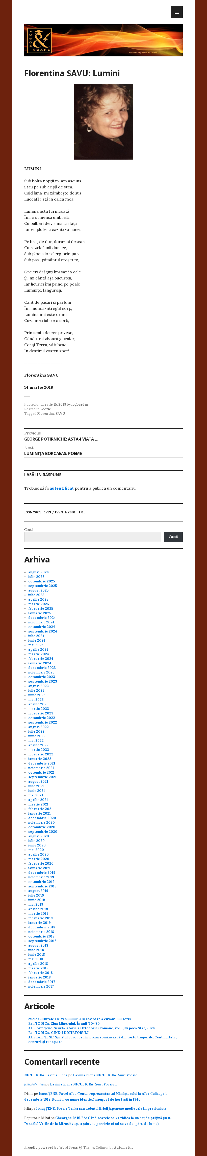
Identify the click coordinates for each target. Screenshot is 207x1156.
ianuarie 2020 (39, 868)
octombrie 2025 (41, 581)
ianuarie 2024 (39, 663)
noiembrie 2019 (41, 877)
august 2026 (38, 572)
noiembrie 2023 (41, 672)
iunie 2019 (36, 900)
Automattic (124, 1147)
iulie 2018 (36, 950)
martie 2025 (38, 604)
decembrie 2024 (42, 618)
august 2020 (38, 836)
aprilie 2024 (38, 649)
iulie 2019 (36, 895)
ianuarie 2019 (39, 923)
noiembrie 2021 (41, 768)
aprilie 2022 (38, 745)
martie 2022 (38, 750)
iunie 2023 (36, 695)
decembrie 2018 (41, 927)
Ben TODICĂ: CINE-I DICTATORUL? (58, 1033)
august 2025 (38, 590)
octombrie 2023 (41, 677)
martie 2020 (38, 859)
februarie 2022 (40, 754)
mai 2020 (36, 850)
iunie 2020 (37, 845)
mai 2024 (36, 645)
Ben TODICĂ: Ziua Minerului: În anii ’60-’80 (64, 1023)
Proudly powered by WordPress (51, 1147)
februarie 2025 (40, 608)
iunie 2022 (36, 736)
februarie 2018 (40, 973)
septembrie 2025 (42, 586)
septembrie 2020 (42, 832)
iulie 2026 (36, 577)
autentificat (62, 488)
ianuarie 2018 (39, 977)
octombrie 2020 (41, 827)
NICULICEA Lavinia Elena (46, 1075)
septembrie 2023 (42, 681)
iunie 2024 (36, 640)
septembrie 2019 (42, 886)
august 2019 (38, 891)
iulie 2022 (36, 731)
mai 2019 (35, 904)
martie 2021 (38, 804)
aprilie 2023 (38, 704)
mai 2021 (35, 795)
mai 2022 (36, 740)
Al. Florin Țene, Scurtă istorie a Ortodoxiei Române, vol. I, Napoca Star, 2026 (91, 1028)
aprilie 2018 (38, 964)
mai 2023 (36, 699)
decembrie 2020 (42, 818)
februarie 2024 (40, 659)
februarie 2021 (40, 809)
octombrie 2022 (41, 718)
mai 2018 (35, 959)
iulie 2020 (36, 841)
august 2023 (38, 686)
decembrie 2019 (41, 872)
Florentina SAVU (51, 413)
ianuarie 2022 (39, 759)
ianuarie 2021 (39, 813)
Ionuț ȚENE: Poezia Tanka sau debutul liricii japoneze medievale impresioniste (101, 1108)
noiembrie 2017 (41, 986)
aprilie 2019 (38, 909)
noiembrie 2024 (41, 622)
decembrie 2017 (41, 982)
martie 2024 (38, 654)
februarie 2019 (40, 918)
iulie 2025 (36, 595)
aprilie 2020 (38, 854)
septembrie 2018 (42, 941)
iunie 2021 (36, 791)
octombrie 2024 (41, 627)
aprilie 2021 (38, 800)
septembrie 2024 (42, 631)
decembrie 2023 (42, 668)
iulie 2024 (36, 636)
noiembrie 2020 (41, 822)
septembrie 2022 (42, 722)
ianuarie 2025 (39, 613)
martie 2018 (38, 968)
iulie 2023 (36, 690)
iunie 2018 (36, 954)
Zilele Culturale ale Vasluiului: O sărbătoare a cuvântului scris (79, 1019)
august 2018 (38, 945)
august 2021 (38, 781)
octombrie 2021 (41, 772)
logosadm (79, 404)
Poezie (45, 409)
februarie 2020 (41, 863)
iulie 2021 (36, 786)
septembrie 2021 (42, 777)
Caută (28, 530)
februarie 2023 (40, 713)
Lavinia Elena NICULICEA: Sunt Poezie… (106, 1075)
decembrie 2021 (41, 763)
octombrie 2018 (41, 936)
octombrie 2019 (41, 882)
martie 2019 (38, 913)
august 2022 (38, 727)
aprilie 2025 (38, 599)
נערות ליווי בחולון (34, 1084)
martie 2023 (38, 709)
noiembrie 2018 (41, 932)
